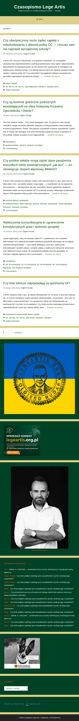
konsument (30, 318)
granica (23, 145)
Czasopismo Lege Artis (39, 6)
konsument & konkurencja (16, 314)
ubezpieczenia (53, 87)
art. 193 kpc (10, 318)
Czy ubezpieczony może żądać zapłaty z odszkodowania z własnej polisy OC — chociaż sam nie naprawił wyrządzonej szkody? (39, 45)
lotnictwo (43, 204)
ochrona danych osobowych (17, 200)
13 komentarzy (12, 149)
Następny (19, 333)
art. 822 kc (19, 87)
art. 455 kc (20, 318)
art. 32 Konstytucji (13, 264)
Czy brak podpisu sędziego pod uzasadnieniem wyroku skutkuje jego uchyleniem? (42, 589)
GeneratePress (55, 718)
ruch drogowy (17, 268)
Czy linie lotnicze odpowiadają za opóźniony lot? (36, 283)
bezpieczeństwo (12, 145)
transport (42, 87)
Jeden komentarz (13, 90)
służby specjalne (65, 204)
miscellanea (10, 142)
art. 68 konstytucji (44, 264)
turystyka (39, 145)
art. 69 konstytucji (59, 264)
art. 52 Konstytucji (28, 264)
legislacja (7, 268)
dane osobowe (26, 204)
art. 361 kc (10, 87)
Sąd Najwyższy (31, 87)
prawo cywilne (11, 83)
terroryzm (7, 207)
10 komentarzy (12, 210)
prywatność (53, 204)
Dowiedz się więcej (52, 76)
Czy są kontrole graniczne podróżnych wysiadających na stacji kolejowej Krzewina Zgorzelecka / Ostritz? (33, 106)
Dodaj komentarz (13, 321)
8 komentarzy (11, 271)
